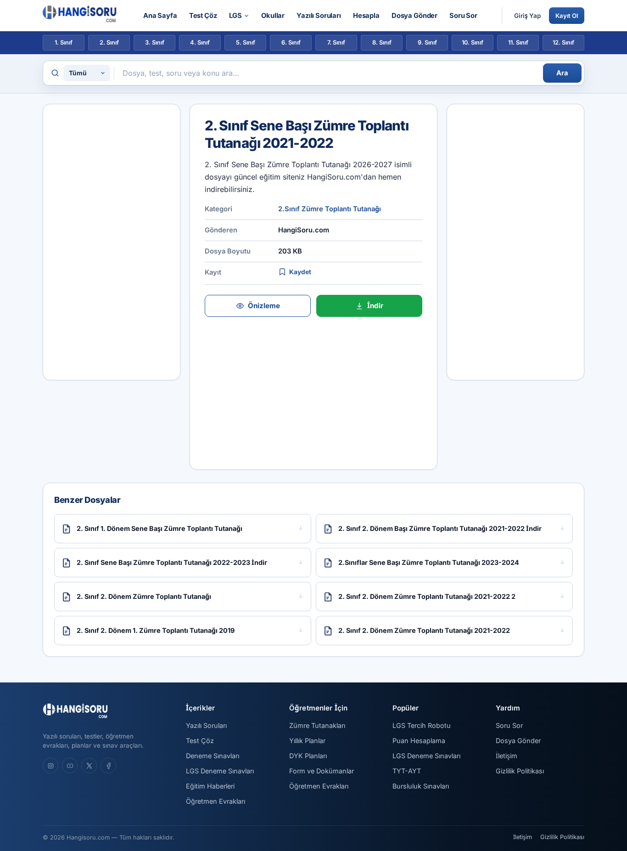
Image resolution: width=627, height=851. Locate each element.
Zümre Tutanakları (317, 725)
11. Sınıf (518, 42)
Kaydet (300, 272)
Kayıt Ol (566, 15)
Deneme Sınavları (212, 756)
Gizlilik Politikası (520, 771)
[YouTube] (70, 765)
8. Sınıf (382, 42)
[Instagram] (50, 765)
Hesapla (366, 15)
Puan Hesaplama (418, 740)
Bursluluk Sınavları (420, 786)
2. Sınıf (109, 42)
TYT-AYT (406, 771)
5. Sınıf (245, 42)
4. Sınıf (200, 42)
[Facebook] (108, 765)
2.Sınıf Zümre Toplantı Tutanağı (329, 209)
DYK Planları (308, 756)
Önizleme (264, 305)
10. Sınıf (472, 42)
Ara (562, 73)
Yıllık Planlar (307, 740)
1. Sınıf (64, 42)
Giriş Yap (527, 15)
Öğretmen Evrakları (215, 801)
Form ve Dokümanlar (321, 771)
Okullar (273, 15)
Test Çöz (203, 15)
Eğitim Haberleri (210, 786)
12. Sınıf (563, 42)
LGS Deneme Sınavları (220, 771)
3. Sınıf (154, 42)
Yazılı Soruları (319, 15)
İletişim (506, 756)
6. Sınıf (291, 42)
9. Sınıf (427, 42)
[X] (89, 765)
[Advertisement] (111, 242)
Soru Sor (463, 15)
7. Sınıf (336, 42)
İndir (375, 305)
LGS (235, 15)
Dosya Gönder (414, 15)
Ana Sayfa (160, 15)
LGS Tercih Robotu (421, 725)
